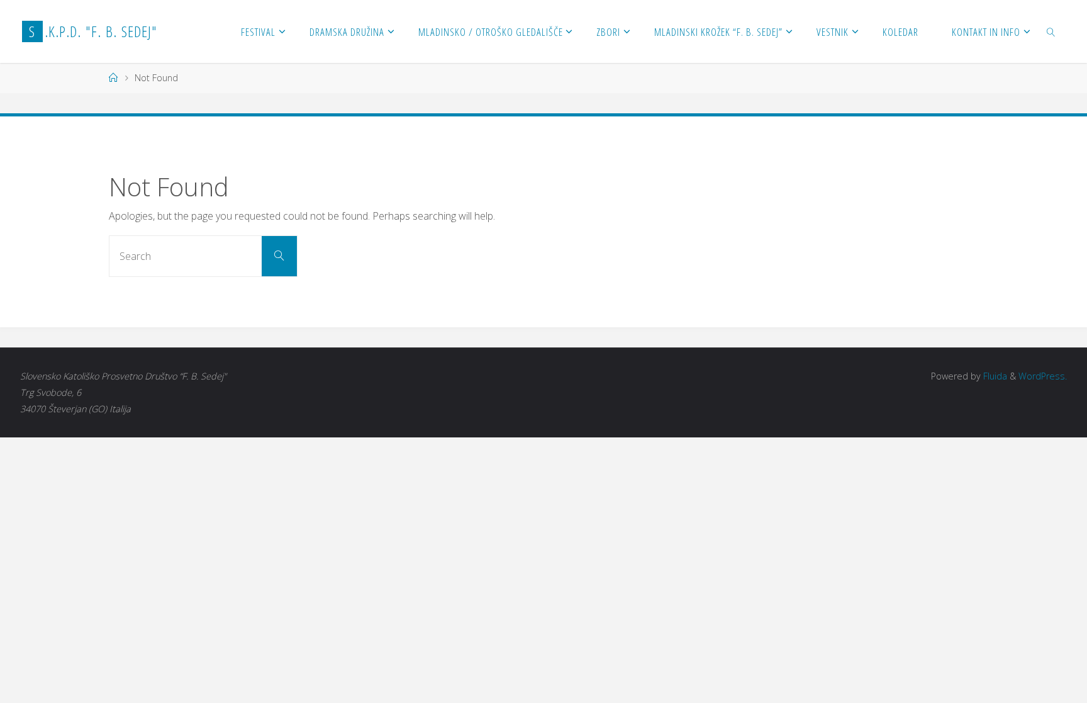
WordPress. (1042, 376)
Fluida (994, 376)
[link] (1051, 31)
